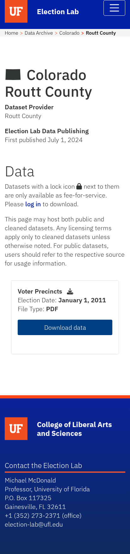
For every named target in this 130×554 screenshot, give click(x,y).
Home (11, 33)
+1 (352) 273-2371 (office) (43, 515)
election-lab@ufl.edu (34, 524)
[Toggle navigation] (114, 8)
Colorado (69, 33)
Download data (65, 327)
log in (33, 204)
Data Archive (39, 33)
